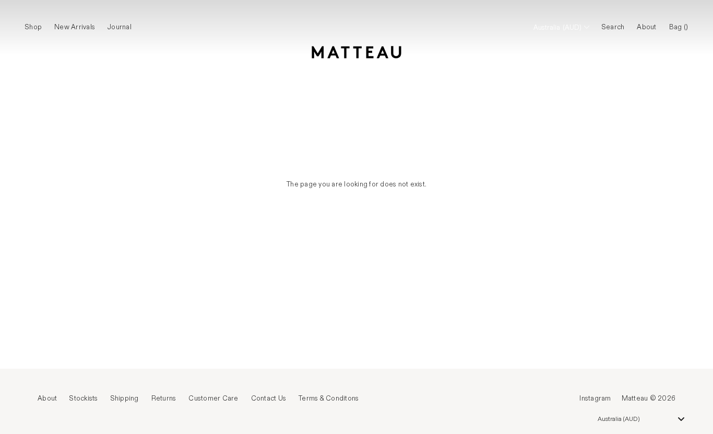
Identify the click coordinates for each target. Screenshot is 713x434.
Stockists (83, 398)
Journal (120, 27)
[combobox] (641, 418)
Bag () (678, 27)
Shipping (125, 398)
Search (613, 27)
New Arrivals (74, 27)
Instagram (595, 398)
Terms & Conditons (329, 398)
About (646, 27)
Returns (163, 398)
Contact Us (269, 398)
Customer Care (213, 398)
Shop (33, 27)
